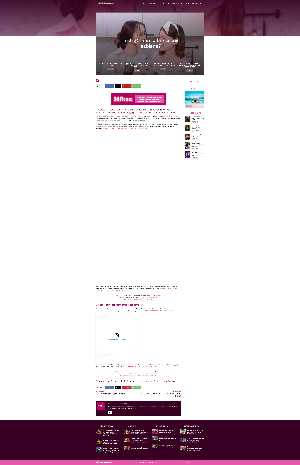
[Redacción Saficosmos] (97, 80)
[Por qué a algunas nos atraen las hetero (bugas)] (155, 446)
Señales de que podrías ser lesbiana (110, 65)
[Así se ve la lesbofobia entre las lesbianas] (155, 431)
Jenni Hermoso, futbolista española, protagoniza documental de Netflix (111, 442)
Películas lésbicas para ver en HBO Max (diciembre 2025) (197, 127)
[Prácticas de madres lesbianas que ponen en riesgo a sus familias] (183, 448)
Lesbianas (150, 35)
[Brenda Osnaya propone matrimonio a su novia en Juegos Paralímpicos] (99, 449)
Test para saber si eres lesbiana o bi (197, 135)
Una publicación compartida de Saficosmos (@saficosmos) (116, 361)
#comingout (122, 376)
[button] (200, 3)
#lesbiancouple (126, 299)
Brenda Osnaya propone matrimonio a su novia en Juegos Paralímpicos (111, 450)
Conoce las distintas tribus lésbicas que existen (163, 65)
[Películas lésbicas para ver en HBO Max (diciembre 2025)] (187, 128)
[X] (190, 462)
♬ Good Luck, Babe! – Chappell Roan (146, 376)
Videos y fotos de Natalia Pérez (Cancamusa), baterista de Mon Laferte (139, 440)
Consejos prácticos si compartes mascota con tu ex (167, 439)
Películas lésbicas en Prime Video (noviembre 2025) (198, 118)
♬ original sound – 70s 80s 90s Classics (142, 299)
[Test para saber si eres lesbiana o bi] (187, 137)
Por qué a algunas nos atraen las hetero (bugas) (167, 446)
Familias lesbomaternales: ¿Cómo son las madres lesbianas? (195, 432)
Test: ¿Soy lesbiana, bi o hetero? (111, 393)
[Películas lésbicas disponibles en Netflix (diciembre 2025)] (187, 145)
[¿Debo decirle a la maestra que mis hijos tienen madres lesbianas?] (183, 440)
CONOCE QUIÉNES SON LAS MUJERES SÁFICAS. (158, 311)
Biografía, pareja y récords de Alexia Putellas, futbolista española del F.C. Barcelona (111, 433)
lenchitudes (107, 127)
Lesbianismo (106, 121)
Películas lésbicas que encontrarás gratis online (161, 395)
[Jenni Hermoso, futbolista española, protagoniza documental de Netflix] (99, 441)
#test (157, 297)
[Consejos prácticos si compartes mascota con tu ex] (155, 438)
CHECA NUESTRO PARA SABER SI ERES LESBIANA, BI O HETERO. (124, 129)
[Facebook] (184, 462)
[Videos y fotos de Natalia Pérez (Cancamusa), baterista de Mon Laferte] (127, 440)
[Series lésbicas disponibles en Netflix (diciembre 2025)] (187, 154)
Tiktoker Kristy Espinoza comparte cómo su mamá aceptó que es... (189, 65)
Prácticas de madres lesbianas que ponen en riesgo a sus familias (194, 448)
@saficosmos (119, 295)
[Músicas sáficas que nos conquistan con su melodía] (127, 448)
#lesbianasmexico (147, 297)
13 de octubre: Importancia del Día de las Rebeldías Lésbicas (137, 65)
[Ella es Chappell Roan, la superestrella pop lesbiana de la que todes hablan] (127, 431)
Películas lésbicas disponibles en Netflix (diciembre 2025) (197, 144)
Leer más (110, 69)
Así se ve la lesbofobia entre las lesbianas (166, 431)
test (106, 117)
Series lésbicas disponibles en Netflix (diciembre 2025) (197, 154)
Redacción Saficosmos (106, 81)
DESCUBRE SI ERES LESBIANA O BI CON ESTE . (141, 367)
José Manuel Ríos (195, 121)
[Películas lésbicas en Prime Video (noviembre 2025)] (187, 119)
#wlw (153, 297)
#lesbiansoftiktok (154, 374)
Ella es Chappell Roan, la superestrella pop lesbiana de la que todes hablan (139, 432)
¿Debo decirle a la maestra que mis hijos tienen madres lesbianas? (195, 440)
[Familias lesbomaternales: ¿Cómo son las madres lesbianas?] (183, 431)
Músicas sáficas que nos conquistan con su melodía (139, 448)
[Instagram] (110, 412)
